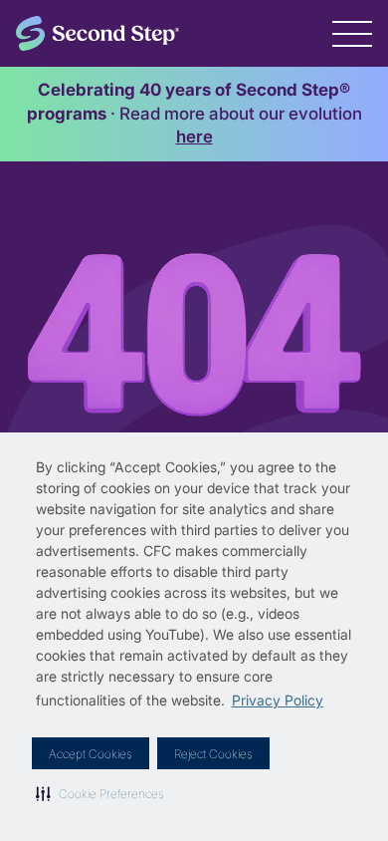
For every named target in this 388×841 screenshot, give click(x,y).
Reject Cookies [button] (213, 753)
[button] (100, 793)
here (194, 136)
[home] (97, 33)
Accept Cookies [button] (90, 753)
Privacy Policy (277, 700)
